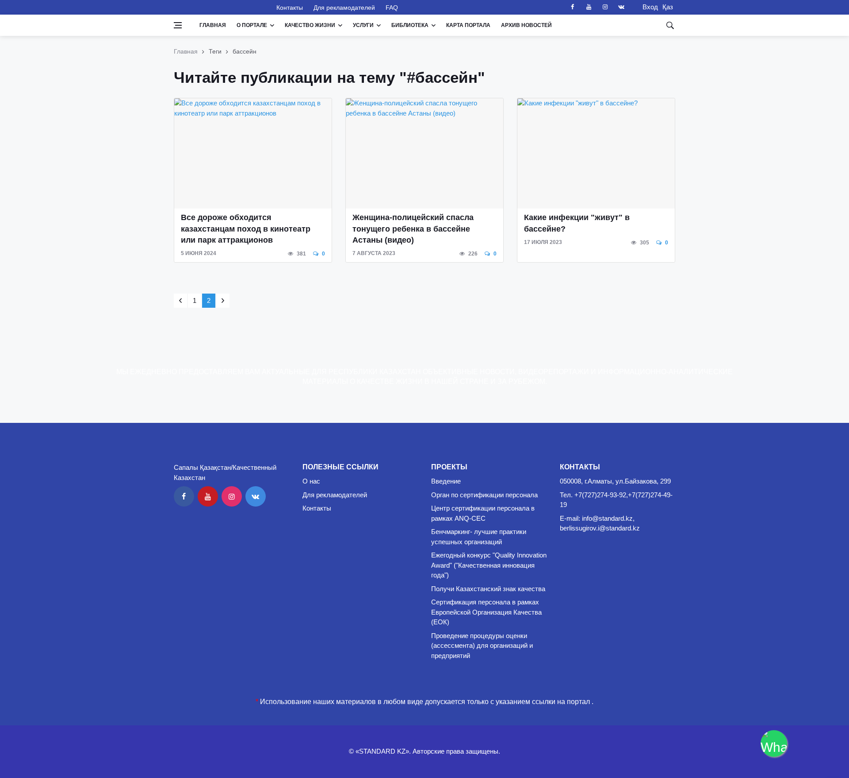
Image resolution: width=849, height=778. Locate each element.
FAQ (392, 7)
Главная (212, 25)
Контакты (289, 7)
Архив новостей (526, 25)
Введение (446, 481)
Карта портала (468, 25)
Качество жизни (310, 25)
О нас (311, 481)
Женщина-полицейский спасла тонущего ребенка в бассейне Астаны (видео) (413, 228)
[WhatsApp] (774, 743)
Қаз (667, 7)
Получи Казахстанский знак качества (488, 588)
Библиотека (409, 25)
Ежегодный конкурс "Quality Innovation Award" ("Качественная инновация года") (489, 565)
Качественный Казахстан (220, 7)
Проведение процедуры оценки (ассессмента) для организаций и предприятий (482, 645)
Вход (647, 7)
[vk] (621, 7)
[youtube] (588, 7)
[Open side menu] (178, 25)
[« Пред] (180, 301)
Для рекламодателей (344, 7)
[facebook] (572, 7)
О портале (252, 25)
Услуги (363, 25)
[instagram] (605, 7)
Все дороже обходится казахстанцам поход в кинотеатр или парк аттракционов (245, 228)
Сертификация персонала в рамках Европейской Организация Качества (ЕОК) (486, 612)
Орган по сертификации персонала (484, 495)
